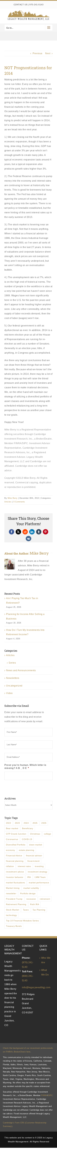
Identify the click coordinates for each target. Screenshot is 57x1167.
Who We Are (46, 960)
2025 (35, 823)
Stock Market (12, 910)
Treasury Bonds (14, 926)
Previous (37, 53)
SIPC (50, 1095)
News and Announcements (21, 670)
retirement (45, 899)
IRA (29, 877)
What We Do (45, 972)
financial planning (14, 861)
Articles (7, 502)
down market (35, 845)
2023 (17, 823)
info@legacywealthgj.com (36, 987)
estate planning (26, 850)
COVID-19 (27, 839)
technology (11, 915)
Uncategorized (14, 685)
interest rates (24, 866)
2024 (26, 823)
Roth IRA (34, 904)
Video (9, 693)
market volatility (31, 888)
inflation (10, 866)
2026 (43, 823)
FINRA (44, 1095)
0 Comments (19, 502)
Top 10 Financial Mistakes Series (22, 920)
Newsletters (12, 678)
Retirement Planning (16, 904)
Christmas (35, 834)
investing (39, 866)
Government (33, 861)
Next (47, 53)
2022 (8, 823)
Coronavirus (12, 839)
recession (31, 899)
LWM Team (40, 877)
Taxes (26, 910)
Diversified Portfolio (15, 845)
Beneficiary (27, 828)
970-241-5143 (36, 4)
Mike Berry (13, 498)
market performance (39, 882)
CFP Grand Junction (16, 834)
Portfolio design (28, 893)
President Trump (14, 899)
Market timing (13, 888)
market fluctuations (15, 882)
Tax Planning (39, 910)
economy (10, 850)
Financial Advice (14, 855)
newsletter (11, 893)
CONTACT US (20, 4)
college (47, 834)
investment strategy (37, 872)
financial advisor (34, 855)
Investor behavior (14, 877)
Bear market (12, 828)
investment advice (15, 872)
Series (12, 663)
